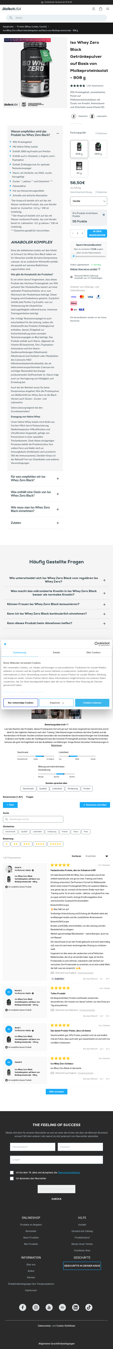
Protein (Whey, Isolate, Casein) (32, 26)
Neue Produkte (31, 1237)
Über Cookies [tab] (93, 652)
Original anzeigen (85, 973)
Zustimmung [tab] (19, 652)
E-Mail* (16, 1159)
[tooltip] (67, 724)
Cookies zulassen (92, 702)
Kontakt (82, 1224)
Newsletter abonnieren (56, 1189)
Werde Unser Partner (82, 1244)
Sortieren (77, 856)
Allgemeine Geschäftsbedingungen (57, 1343)
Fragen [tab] (29, 798)
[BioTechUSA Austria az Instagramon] (35, 1310)
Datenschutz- (45, 1325)
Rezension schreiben (98, 806)
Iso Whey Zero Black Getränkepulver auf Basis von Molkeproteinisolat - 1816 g (27, 1002)
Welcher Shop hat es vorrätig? (84, 269)
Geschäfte (82, 1257)
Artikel (31, 1271)
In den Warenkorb (97, 234)
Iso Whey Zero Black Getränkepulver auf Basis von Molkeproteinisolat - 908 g (27, 879)
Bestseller (31, 1231)
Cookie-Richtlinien (33, 692)
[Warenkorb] (100, 9)
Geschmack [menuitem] (28, 788)
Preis (86, 832)
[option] (56, 2)
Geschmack (10, 832)
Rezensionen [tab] (13, 798)
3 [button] (101, 123)
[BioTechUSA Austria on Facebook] (22, 1310)
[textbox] (33, 819)
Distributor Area (82, 1250)
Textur (75, 832)
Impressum (31, 1290)
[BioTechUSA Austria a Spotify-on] (62, 1310)
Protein (65, 832)
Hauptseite (8, 26)
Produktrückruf (82, 1237)
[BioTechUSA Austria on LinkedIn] (75, 1310)
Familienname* (20, 1147)
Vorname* (65, 1147)
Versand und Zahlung (82, 1231)
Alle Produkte (31, 1244)
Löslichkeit (37, 832)
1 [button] (76, 123)
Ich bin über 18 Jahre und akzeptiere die (48, 1172)
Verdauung (51, 832)
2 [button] (89, 123)
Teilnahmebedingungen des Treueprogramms (31, 1284)
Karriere (31, 1277)
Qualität (24, 832)
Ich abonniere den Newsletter (31, 1178)
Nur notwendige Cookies (20, 702)
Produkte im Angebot (31, 1224)
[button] (86, 87)
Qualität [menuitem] (43, 788)
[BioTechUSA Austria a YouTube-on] (49, 1310)
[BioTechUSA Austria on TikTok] (88, 1310)
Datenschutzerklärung (69, 1172)
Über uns (30, 1264)
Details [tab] (56, 652)
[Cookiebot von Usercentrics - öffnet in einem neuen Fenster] (97, 644)
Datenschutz (10, 692)
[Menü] (107, 9)
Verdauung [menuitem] (73, 788)
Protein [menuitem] (86, 788)
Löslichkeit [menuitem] (57, 788)
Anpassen (55, 702)
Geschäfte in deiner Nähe (82, 1266)
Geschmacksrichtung (81, 192)
